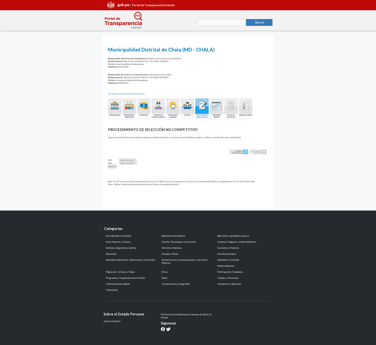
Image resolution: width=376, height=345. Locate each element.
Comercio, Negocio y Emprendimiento (236, 241)
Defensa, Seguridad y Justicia (121, 247)
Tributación (112, 290)
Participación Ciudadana (230, 272)
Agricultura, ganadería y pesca (233, 235)
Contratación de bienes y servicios (202, 116)
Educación (111, 253)
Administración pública (173, 235)
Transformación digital (118, 284)
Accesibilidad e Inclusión (118, 235)
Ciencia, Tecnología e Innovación (179, 241)
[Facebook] (163, 329)
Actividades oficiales (216, 116)
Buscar (112, 166)
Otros (165, 272)
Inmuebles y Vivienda (228, 259)
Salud (164, 278)
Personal (187, 115)
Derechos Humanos (172, 247)
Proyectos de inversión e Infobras (158, 116)
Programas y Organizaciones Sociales (125, 278)
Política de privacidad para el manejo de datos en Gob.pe (186, 316)
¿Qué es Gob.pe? (112, 321)
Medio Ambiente (225, 266)
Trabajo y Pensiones (228, 278)
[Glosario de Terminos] (238, 151)
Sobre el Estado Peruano (124, 314)
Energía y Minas (170, 253)
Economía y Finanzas (228, 247)
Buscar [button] (260, 22)
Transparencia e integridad (176, 284)
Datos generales (114, 115)
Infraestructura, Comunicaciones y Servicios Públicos (185, 261)
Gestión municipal (226, 253)
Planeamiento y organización (129, 116)
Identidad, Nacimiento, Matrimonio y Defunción (130, 259)
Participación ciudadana (173, 116)
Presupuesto (144, 115)
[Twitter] (168, 329)
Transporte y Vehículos (229, 284)
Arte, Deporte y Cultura (118, 241)
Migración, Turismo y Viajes (120, 272)
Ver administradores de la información (126, 93)
